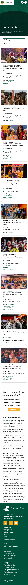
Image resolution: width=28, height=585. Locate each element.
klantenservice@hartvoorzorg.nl (13, 516)
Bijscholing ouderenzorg (9, 566)
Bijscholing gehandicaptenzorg (11, 569)
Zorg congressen (7, 552)
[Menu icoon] (25, 2)
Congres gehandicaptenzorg (10, 555)
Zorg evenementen (8, 529)
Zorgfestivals (7, 545)
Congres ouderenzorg (9, 553)
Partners (5, 534)
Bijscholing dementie (9, 571)
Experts (5, 536)
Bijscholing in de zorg (9, 564)
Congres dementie (8, 559)
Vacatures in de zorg (8, 532)
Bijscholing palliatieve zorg (10, 572)
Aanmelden (13, 409)
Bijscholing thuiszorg (9, 567)
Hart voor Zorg (6, 420)
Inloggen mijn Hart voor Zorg (11, 539)
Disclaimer (6, 579)
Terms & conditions (8, 580)
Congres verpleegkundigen (10, 557)
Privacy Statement (8, 582)
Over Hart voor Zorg (8, 538)
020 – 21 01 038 (8, 518)
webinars (6, 487)
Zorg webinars (7, 531)
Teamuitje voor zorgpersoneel (11, 546)
